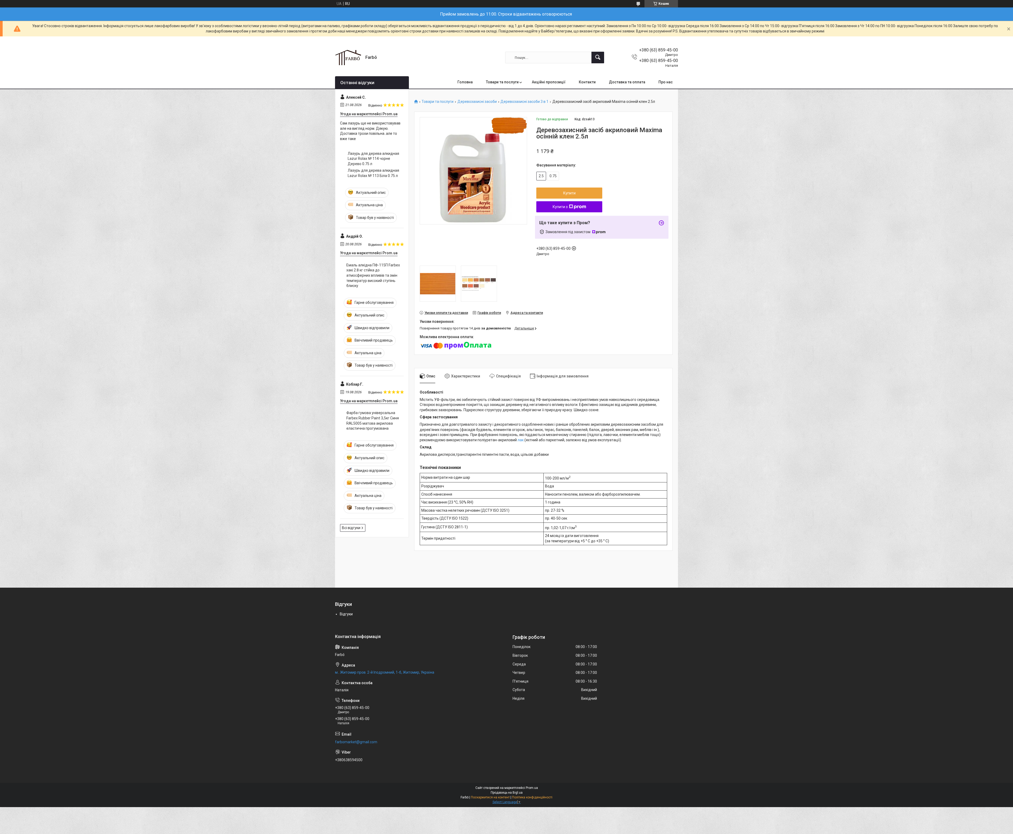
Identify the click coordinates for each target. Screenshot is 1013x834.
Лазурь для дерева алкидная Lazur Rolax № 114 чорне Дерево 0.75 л (373, 158)
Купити (569, 193)
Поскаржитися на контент (490, 797)
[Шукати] (597, 57)
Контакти (587, 82)
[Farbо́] (348, 57)
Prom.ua (532, 788)
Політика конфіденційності (532, 797)
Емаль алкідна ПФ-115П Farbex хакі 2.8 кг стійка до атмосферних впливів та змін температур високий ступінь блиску (373, 275)
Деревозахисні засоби (477, 102)
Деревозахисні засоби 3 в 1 (524, 102)
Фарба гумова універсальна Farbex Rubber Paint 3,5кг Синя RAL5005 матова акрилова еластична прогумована (372, 420)
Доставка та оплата (627, 82)
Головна (465, 82)
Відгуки (346, 614)
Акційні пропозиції (549, 82)
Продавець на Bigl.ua (507, 792)
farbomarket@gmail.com (356, 742)
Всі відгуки (351, 528)
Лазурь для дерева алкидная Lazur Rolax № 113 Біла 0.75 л (373, 173)
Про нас (665, 82)
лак (521, 440)
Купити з (560, 207)
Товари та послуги (502, 82)
